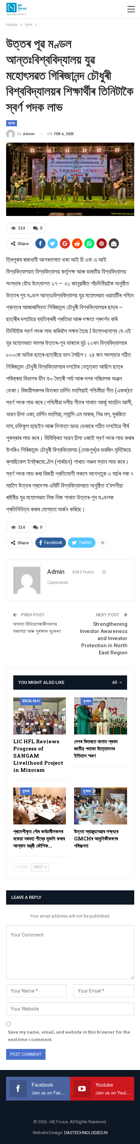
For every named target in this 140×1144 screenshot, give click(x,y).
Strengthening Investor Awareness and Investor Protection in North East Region (103, 638)
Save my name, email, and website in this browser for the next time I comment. (69, 1036)
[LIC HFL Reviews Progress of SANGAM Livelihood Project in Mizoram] (39, 715)
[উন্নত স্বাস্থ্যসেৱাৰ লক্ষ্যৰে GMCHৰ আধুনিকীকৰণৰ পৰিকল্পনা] (100, 805)
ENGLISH (31, 701)
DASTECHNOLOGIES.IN (86, 1132)
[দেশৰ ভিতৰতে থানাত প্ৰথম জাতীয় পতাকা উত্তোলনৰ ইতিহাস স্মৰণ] (100, 715)
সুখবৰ (11, 123)
